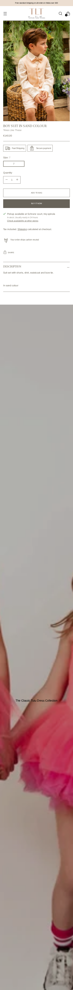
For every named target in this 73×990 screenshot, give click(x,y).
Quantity (7, 172)
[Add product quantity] (6, 179)
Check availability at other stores (22, 221)
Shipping (22, 229)
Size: (6, 157)
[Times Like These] (36, 13)
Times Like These (12, 130)
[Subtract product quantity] (17, 179)
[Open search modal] (60, 13)
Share (11, 252)
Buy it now (36, 203)
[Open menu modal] (5, 13)
